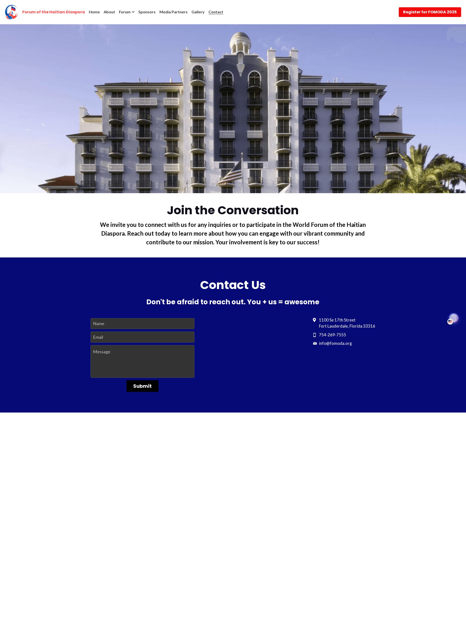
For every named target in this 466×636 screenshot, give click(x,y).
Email (98, 336)
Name (98, 323)
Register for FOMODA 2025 (430, 12)
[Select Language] (454, 318)
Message (101, 351)
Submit (142, 386)
